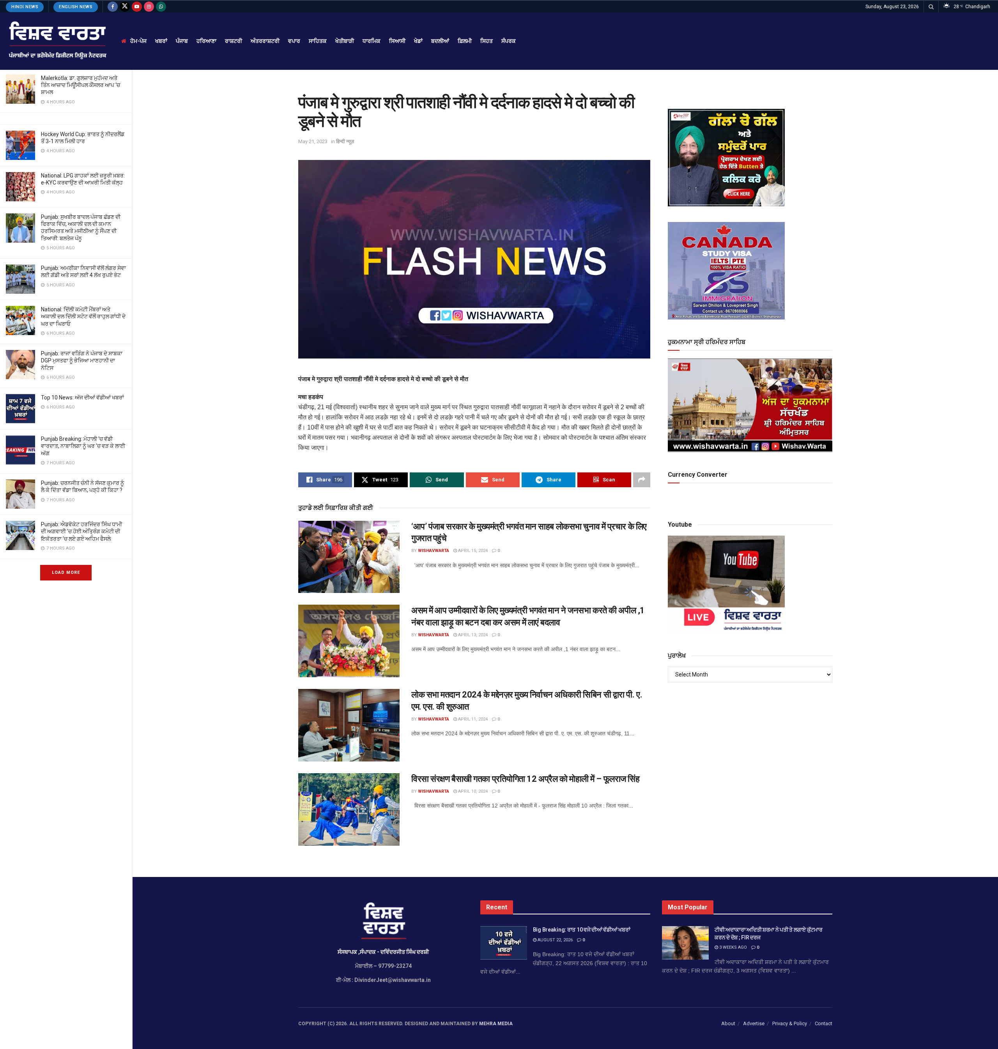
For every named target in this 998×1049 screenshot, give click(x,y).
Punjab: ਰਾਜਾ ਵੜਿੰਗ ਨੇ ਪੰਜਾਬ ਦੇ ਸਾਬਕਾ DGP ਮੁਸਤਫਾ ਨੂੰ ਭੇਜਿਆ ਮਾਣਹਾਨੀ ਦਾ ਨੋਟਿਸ (81, 360)
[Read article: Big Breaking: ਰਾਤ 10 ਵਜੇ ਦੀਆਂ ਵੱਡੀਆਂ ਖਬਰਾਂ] (503, 943)
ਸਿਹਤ (486, 41)
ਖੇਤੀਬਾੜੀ (344, 41)
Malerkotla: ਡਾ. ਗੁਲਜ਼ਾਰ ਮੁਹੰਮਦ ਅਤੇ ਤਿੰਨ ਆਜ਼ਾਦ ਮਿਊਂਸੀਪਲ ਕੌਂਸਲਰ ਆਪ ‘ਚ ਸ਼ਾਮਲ (80, 85)
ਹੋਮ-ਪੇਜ (138, 41)
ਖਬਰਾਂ (161, 41)
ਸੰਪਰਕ (508, 41)
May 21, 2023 (312, 141)
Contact (823, 1023)
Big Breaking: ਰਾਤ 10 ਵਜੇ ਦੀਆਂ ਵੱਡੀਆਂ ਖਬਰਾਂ (581, 930)
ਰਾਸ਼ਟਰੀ (233, 41)
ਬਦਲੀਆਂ (440, 41)
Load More (66, 572)
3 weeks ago (732, 947)
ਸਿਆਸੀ (397, 41)
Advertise (753, 1023)
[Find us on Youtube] (137, 6)
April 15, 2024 (472, 550)
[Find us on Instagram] (149, 6)
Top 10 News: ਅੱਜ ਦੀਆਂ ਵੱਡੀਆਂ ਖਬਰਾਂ (82, 397)
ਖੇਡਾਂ (418, 41)
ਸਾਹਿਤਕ (318, 41)
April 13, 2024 (472, 634)
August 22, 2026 (554, 940)
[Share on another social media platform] (641, 479)
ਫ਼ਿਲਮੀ (465, 41)
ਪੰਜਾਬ (182, 41)
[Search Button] (931, 6)
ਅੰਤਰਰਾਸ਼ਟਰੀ (265, 41)
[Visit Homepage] (57, 41)
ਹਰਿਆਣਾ (206, 41)
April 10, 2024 (472, 791)
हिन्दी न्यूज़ (345, 141)
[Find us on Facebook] (113, 6)
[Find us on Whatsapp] (161, 6)
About (728, 1023)
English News (75, 6)
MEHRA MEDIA (496, 1023)
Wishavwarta (433, 550)
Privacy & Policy (789, 1023)
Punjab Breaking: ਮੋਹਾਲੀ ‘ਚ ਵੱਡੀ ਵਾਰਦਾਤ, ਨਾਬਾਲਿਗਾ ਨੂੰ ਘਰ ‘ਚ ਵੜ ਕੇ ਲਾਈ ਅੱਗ (83, 446)
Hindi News (24, 6)
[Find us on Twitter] (125, 6)
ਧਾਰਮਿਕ (371, 41)
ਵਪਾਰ (294, 41)
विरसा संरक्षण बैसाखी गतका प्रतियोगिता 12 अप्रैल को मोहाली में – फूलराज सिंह (525, 779)
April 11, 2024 (472, 719)
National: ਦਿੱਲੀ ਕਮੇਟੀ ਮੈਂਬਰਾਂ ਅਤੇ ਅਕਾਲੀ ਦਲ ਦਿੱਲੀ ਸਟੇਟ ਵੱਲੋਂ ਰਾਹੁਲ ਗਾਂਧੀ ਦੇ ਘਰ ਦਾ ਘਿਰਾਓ (83, 316)
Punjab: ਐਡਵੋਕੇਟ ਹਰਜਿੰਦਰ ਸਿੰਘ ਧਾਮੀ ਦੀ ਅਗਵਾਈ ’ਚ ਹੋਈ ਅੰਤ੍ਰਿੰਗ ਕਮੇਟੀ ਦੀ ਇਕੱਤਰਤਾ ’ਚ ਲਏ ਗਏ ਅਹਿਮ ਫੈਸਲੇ (81, 531)
